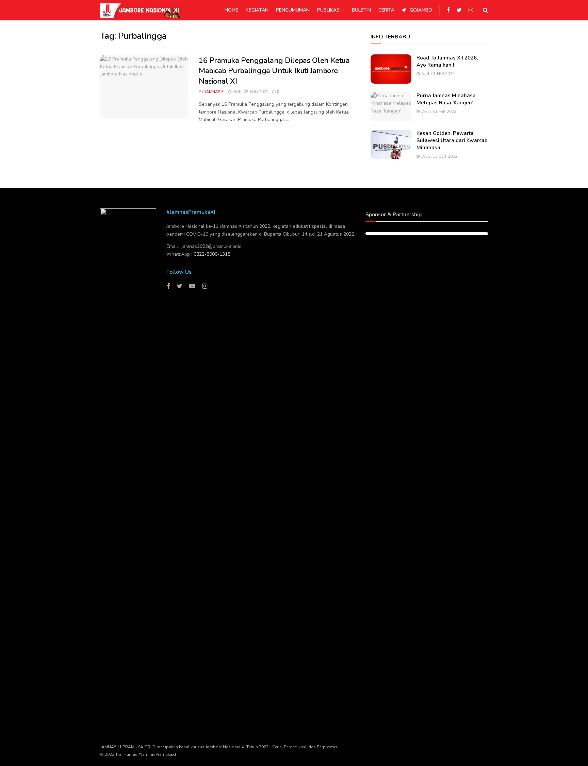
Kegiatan (257, 10)
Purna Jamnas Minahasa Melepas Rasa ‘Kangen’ (446, 99)
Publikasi (329, 10)
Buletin (361, 10)
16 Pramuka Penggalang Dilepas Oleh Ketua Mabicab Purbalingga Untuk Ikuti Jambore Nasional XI (274, 71)
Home (231, 10)
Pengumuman (293, 10)
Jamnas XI (215, 92)
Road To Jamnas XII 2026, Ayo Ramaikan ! (447, 61)
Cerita (386, 10)
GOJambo (421, 10)
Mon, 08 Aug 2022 (249, 92)
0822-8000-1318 (212, 254)
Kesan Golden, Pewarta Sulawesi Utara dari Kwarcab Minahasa (452, 140)
